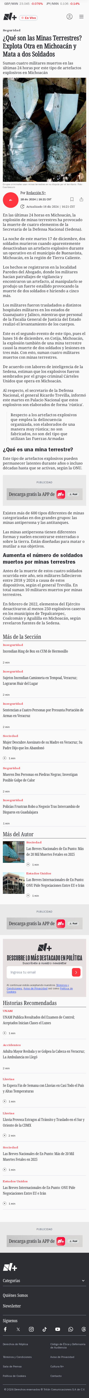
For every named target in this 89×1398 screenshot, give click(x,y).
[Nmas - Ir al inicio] (10, 17)
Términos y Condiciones (17, 1357)
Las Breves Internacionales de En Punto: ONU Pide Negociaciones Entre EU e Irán (55, 882)
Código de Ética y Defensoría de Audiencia (67, 1346)
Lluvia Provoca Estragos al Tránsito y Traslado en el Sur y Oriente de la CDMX (43, 1122)
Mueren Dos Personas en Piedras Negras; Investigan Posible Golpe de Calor (40, 777)
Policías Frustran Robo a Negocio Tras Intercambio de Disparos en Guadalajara (41, 809)
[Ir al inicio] (44, 1267)
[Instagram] (31, 1329)
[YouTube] (57, 1329)
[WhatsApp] (70, 1329)
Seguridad (11, 768)
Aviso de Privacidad (35, 988)
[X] (18, 1329)
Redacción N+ (36, 192)
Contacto (55, 1376)
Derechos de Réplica (15, 1344)
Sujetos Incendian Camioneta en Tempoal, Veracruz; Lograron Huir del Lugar (40, 680)
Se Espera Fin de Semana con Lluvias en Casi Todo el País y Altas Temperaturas (43, 1088)
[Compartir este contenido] (81, 199)
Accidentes (12, 1045)
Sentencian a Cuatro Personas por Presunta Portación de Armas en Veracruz (43, 712)
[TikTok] (44, 1329)
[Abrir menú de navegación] (81, 16)
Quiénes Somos (15, 1295)
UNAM (8, 1011)
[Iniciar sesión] (69, 16)
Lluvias (8, 1079)
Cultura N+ (57, 1367)
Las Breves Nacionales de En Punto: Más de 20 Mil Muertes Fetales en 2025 (55, 851)
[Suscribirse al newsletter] (76, 972)
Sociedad (10, 736)
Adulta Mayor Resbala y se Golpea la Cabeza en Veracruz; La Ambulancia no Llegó (44, 1054)
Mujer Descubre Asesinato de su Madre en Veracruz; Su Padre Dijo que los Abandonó (42, 745)
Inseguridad (13, 645)
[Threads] (83, 1329)
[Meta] (5, 1329)
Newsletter (12, 1306)
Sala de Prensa (12, 1367)
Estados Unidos (38, 873)
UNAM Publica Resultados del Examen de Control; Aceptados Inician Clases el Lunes (39, 1019)
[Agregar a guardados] (72, 199)
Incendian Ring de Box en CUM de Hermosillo (35, 651)
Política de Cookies (14, 1376)
